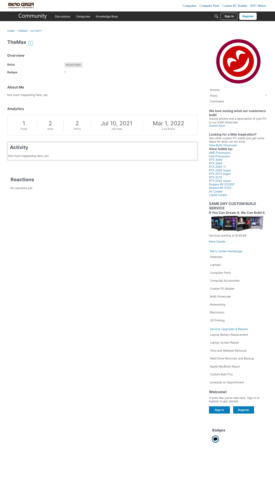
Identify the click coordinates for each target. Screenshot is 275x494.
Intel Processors (219, 156)
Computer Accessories (225, 280)
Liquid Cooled (218, 195)
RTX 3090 (215, 159)
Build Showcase (220, 296)
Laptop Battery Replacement (229, 334)
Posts (24, 128)
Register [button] (243, 410)
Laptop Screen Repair (224, 342)
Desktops (216, 256)
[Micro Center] (32, 16)
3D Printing (217, 320)
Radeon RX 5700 (220, 187)
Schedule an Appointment (227, 382)
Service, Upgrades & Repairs (229, 329)
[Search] (216, 16)
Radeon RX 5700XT (222, 184)
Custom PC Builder (222, 288)
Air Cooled (215, 191)
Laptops (215, 264)
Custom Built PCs (221, 374)
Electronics (217, 312)
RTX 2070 (215, 177)
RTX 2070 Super (220, 173)
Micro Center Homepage (226, 251)
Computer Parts (220, 272)
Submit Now (217, 125)
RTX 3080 (215, 163)
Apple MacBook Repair (225, 366)
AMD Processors (220, 152)
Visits (50, 128)
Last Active (168, 128)
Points (77, 128)
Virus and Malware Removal (228, 350)
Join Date (116, 128)
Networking (217, 304)
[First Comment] (215, 439)
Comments (217, 101)
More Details (217, 241)
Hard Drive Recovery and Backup (232, 358)
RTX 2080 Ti (217, 166)
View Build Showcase (223, 145)
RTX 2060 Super (220, 180)
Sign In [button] (219, 410)
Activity (215, 90)
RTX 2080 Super (220, 170)
